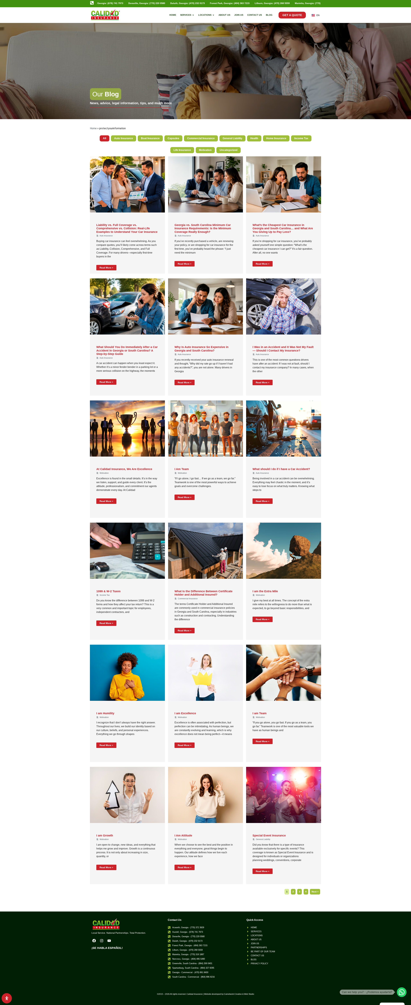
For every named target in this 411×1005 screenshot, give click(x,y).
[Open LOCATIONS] (213, 15)
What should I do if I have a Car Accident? (281, 469)
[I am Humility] (127, 673)
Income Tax (301, 138)
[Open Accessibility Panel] (7, 998)
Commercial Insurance (201, 138)
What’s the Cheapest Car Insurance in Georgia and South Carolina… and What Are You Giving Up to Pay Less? (283, 228)
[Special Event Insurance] (283, 795)
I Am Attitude (183, 835)
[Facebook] (94, 940)
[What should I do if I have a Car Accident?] (283, 428)
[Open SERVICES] (193, 15)
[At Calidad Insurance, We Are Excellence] (127, 428)
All (104, 138)
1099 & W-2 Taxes (108, 591)
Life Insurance (182, 150)
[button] (402, 992)
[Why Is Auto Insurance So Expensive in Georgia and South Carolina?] (205, 306)
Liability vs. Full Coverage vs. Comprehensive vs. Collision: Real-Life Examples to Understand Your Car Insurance (126, 228)
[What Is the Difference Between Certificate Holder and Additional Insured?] (205, 551)
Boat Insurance (150, 138)
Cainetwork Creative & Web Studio (239, 994)
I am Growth (104, 835)
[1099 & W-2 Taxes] (127, 551)
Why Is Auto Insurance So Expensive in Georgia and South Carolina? (201, 348)
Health (254, 138)
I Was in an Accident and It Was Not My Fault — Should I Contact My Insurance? (283, 348)
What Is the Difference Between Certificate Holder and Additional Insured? (203, 593)
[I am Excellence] (205, 673)
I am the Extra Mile (265, 591)
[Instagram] (101, 940)
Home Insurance (276, 138)
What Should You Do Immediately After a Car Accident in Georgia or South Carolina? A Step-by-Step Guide (127, 350)
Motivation (205, 150)
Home (93, 128)
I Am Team (182, 469)
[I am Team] (283, 673)
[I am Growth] (127, 795)
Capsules (173, 138)
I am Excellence (185, 713)
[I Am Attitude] (205, 795)
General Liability (232, 138)
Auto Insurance (123, 138)
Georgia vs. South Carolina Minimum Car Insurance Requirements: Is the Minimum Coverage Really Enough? (203, 228)
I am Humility (105, 713)
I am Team (260, 713)
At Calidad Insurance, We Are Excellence (124, 469)
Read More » (106, 267)
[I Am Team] (205, 428)
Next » (315, 891)
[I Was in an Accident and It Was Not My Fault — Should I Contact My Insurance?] (283, 306)
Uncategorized (228, 150)
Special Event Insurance (269, 835)
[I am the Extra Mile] (283, 551)
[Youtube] (109, 940)
